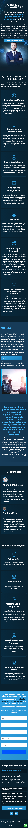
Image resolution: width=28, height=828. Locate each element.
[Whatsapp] (16, 813)
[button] (14, 771)
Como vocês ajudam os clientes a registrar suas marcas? (12, 797)
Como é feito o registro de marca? (12, 793)
